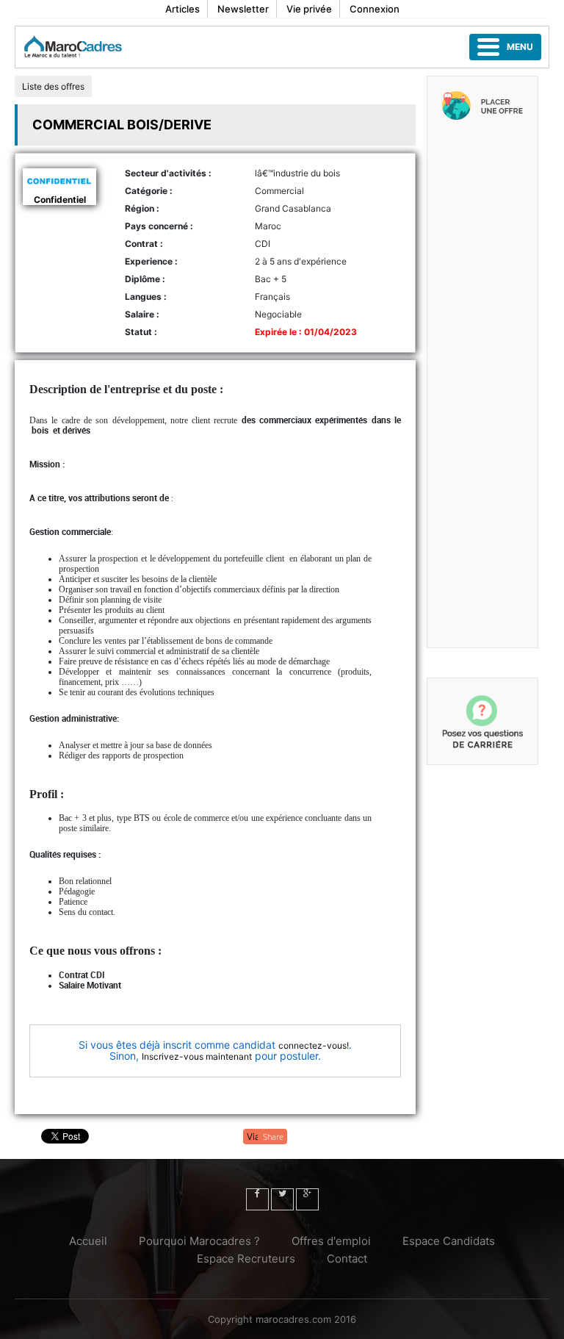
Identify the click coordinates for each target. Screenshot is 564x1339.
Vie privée (309, 9)
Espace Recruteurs (246, 1259)
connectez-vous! (313, 1045)
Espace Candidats (448, 1241)
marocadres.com (293, 1319)
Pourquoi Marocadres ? (199, 1241)
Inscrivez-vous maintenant (197, 1056)
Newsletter (243, 9)
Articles (182, 9)
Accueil (88, 1241)
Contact (347, 1259)
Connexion (375, 9)
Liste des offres (53, 86)
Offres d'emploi (331, 1241)
